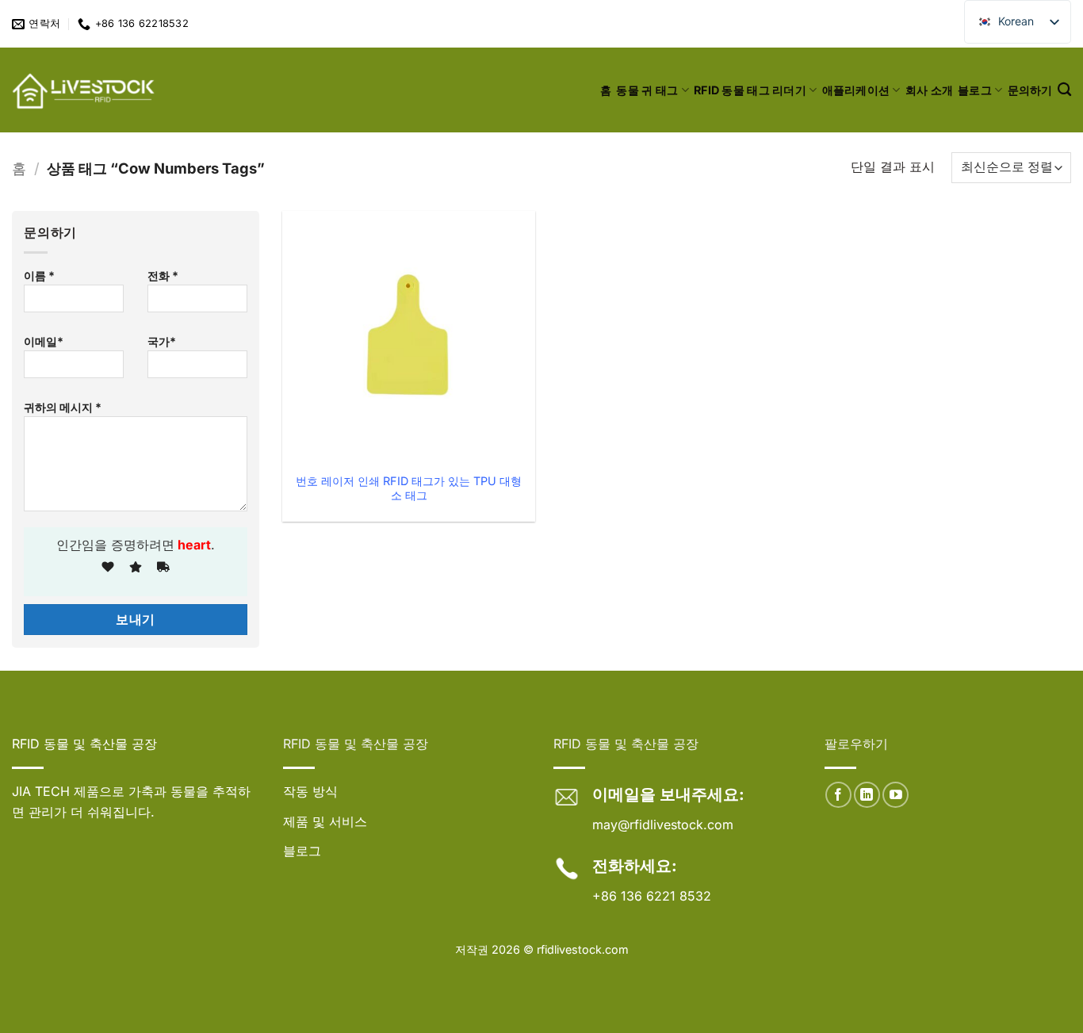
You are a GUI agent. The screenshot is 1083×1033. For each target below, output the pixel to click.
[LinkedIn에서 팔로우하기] (867, 795)
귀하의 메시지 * (62, 407)
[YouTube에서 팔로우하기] (895, 795)
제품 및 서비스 (325, 821)
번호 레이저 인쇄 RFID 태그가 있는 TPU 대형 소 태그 (409, 488)
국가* (161, 341)
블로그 (975, 90)
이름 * (39, 275)
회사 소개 (929, 90)
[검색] (1064, 90)
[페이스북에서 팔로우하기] (838, 795)
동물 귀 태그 (647, 90)
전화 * (162, 275)
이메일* (43, 341)
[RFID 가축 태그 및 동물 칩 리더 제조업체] (85, 90)
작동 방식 (310, 791)
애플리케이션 (856, 90)
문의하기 (1030, 90)
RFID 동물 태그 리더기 (750, 90)
